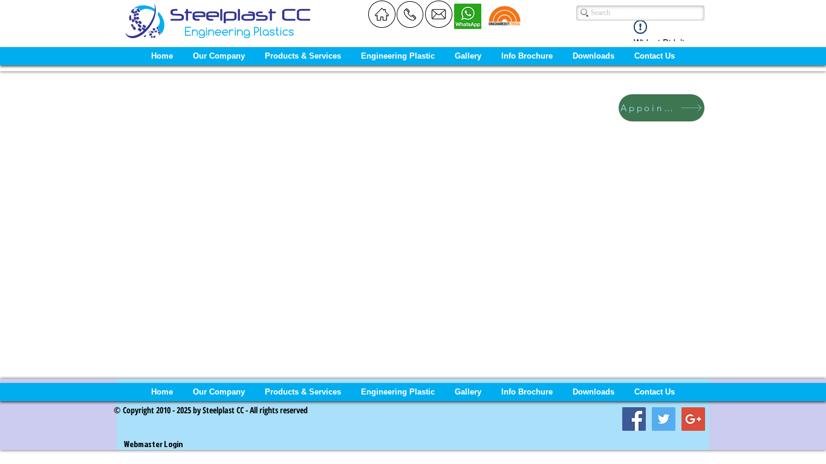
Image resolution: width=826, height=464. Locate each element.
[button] (219, 56)
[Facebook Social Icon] (634, 419)
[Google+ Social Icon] (693, 419)
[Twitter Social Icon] (663, 419)
